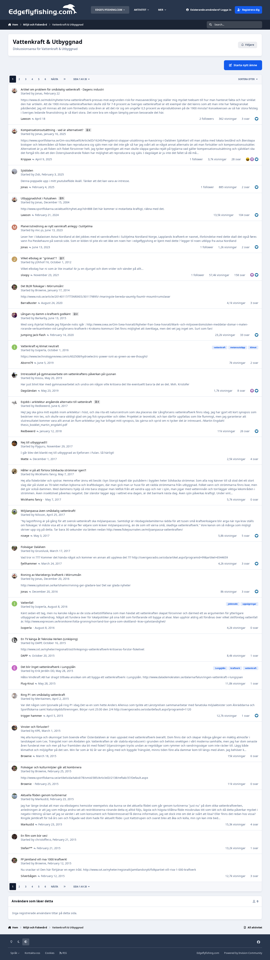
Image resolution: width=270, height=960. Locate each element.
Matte (24, 459)
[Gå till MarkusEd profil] (14, 796)
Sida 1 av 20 (80, 79)
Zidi (37, 174)
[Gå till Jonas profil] (14, 90)
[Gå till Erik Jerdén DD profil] (14, 668)
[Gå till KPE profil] (14, 728)
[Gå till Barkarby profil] (14, 315)
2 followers (206, 119)
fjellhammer (29, 563)
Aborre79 (27, 363)
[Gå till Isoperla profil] (14, 347)
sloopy (25, 275)
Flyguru (40, 446)
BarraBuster (29, 303)
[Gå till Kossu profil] (14, 375)
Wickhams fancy (45, 474)
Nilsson (40, 515)
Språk (14, 953)
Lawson (26, 119)
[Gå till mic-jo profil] (14, 227)
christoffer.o (43, 839)
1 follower (196, 159)
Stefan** (26, 848)
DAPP (38, 643)
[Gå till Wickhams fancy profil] (14, 471)
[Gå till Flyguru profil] (14, 443)
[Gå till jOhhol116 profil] (14, 259)
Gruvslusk (41, 551)
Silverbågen (29, 876)
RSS (64, 953)
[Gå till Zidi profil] (14, 171)
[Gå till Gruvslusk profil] (14, 548)
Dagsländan (29, 390)
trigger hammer (31, 716)
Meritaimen (43, 699)
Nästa (54, 79)
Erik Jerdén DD (44, 671)
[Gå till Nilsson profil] (14, 512)
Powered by (243, 953)
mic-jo (39, 230)
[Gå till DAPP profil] (14, 640)
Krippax (26, 159)
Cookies (49, 953)
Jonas (38, 93)
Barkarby (41, 318)
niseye (25, 536)
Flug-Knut (27, 683)
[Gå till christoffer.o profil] (14, 836)
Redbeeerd (42, 406)
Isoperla (40, 350)
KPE (37, 731)
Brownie (40, 290)
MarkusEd (41, 799)
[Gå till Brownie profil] (14, 287)
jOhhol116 (42, 262)
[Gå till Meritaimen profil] (14, 696)
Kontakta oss (32, 953)
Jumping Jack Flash (33, 335)
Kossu (39, 378)
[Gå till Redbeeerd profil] (14, 403)
